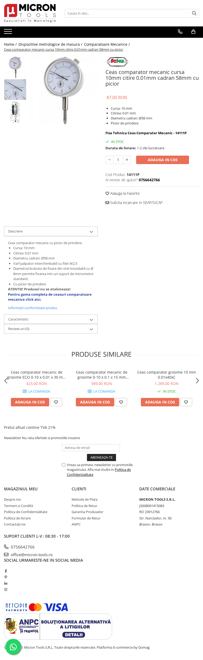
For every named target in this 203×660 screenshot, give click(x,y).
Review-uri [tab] (18, 328)
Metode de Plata (85, 499)
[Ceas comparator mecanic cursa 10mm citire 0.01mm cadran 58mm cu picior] (63, 90)
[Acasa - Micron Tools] (30, 13)
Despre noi (12, 499)
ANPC (76, 524)
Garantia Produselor (87, 511)
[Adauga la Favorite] (56, 402)
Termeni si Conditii (18, 505)
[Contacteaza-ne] (180, 31)
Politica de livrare (17, 518)
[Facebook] (5, 571)
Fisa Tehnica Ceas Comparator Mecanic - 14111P (146, 133)
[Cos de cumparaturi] (193, 31)
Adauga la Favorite (124, 193)
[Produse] (8, 33)
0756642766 (22, 547)
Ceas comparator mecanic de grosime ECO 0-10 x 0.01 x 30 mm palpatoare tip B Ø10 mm (36, 375)
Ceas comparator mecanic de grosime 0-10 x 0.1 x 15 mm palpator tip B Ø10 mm (101, 375)
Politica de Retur (84, 505)
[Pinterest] (5, 577)
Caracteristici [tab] (18, 319)
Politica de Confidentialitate (25, 511)
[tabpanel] (63, 90)
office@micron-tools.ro (31, 554)
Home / (11, 44)
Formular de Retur (86, 518)
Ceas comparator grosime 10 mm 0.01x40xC (166, 375)
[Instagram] (5, 589)
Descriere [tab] (15, 231)
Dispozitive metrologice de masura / (51, 44)
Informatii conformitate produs (32, 307)
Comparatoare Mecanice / (107, 44)
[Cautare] (194, 13)
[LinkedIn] (5, 583)
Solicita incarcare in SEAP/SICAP (136, 202)
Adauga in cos (163, 159)
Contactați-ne (14, 524)
